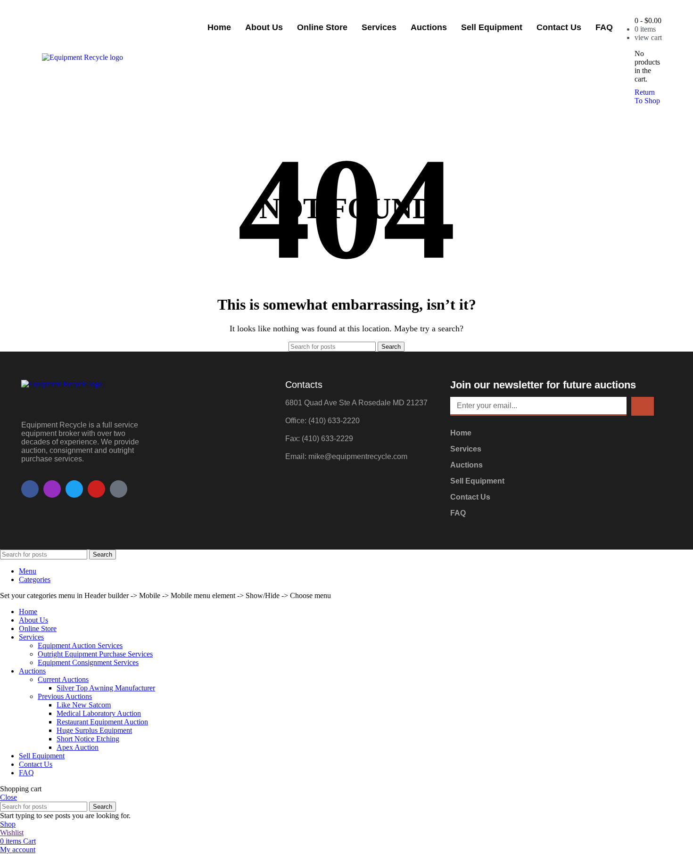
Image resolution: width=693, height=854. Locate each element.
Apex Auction (78, 747)
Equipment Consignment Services (88, 662)
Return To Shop (647, 96)
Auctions (429, 27)
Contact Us (558, 27)
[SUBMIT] (642, 406)
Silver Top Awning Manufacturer (106, 688)
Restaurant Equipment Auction (102, 722)
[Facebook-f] (30, 489)
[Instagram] (52, 489)
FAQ (604, 27)
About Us (264, 27)
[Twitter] (74, 489)
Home (219, 27)
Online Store (322, 27)
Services (379, 27)
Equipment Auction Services (80, 645)
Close (8, 797)
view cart (648, 37)
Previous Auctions (65, 696)
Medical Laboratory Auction (99, 713)
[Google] (118, 489)
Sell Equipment (491, 27)
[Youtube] (96, 489)
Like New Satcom (84, 705)
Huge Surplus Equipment (94, 730)
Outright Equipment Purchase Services (95, 654)
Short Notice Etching (88, 739)
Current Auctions (63, 679)
